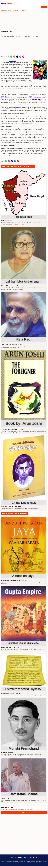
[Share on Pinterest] (23, 57)
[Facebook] (25, 857)
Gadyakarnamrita (6, 221)
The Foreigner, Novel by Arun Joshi (12, 429)
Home (2, 10)
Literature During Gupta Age (10, 647)
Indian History (8, 10)
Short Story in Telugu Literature (11, 506)
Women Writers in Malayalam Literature (13, 286)
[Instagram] (37, 857)
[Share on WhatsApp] (11, 57)
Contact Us (13, 857)
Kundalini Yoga (36, 99)
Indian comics (12, 61)
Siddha (30, 96)
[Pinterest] (31, 857)
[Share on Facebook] (20, 57)
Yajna (19, 107)
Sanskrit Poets (5, 798)
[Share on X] (17, 57)
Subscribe (24, 812)
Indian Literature (16, 10)
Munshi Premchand (7, 752)
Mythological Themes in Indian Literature (14, 580)
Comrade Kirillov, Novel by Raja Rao (12, 344)
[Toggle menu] (46, 3)
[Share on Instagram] (14, 57)
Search (44, 7)
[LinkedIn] (34, 857)
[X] (28, 857)
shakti (2, 96)
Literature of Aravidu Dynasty (10, 693)
